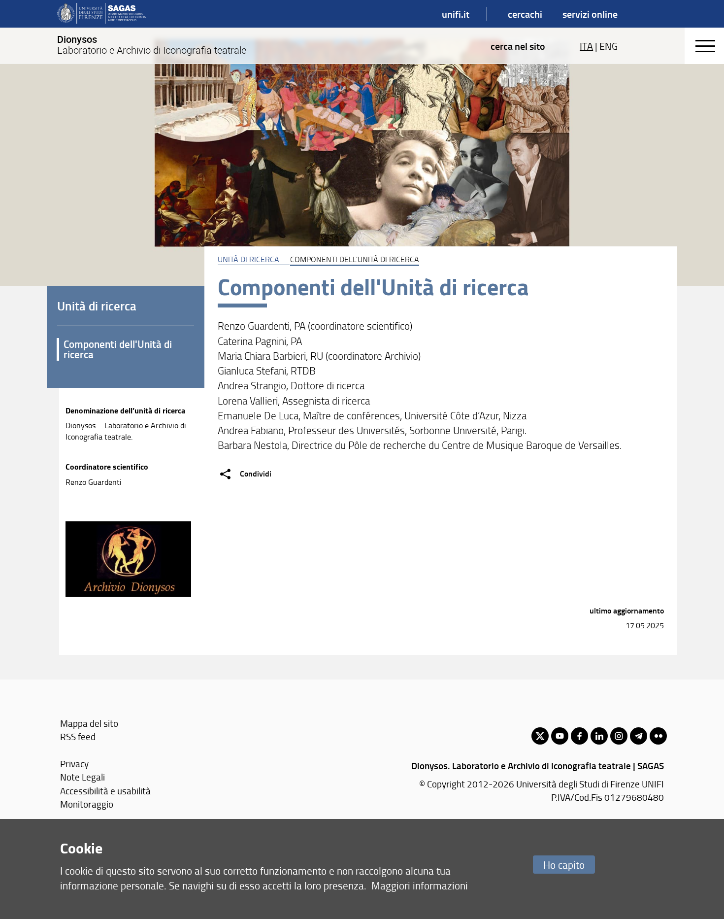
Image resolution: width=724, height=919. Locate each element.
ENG (608, 46)
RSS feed (78, 736)
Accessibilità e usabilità (105, 790)
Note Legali (82, 776)
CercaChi (525, 14)
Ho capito (564, 864)
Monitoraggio (86, 804)
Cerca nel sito (518, 46)
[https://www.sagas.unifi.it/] (101, 14)
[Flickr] (658, 736)
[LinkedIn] (599, 736)
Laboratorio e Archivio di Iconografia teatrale (151, 45)
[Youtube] (559, 736)
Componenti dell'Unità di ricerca (118, 349)
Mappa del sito (89, 723)
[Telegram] (638, 736)
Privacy (74, 763)
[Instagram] (618, 736)
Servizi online (590, 14)
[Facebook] (579, 736)
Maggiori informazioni (419, 885)
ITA (586, 46)
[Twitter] (540, 736)
